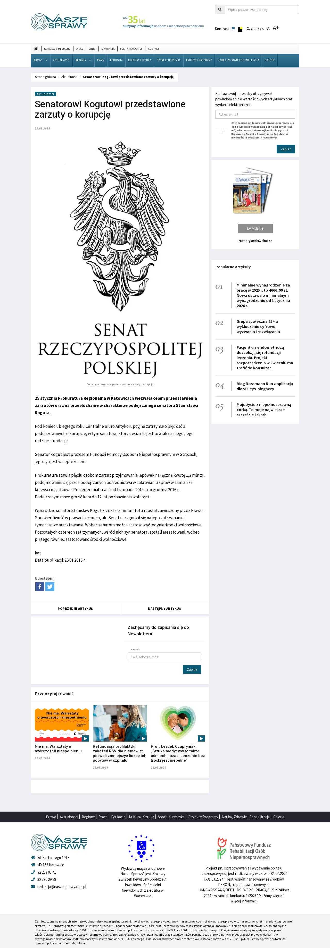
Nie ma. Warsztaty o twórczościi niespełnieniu (58, 748)
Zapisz (192, 669)
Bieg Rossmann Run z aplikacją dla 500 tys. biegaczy (265, 386)
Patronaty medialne (57, 48)
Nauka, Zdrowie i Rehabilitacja (238, 60)
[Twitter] (49, 586)
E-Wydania (108, 48)
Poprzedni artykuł (75, 608)
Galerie (270, 60)
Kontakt (153, 48)
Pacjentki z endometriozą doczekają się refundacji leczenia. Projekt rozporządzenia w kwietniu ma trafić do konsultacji (265, 357)
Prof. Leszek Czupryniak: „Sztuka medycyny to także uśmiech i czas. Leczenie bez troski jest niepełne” (178, 753)
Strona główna (45, 77)
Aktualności (61, 60)
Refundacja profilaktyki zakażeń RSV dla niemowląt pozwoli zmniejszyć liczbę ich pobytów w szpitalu (119, 753)
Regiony (81, 60)
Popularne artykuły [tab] (233, 266)
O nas (79, 48)
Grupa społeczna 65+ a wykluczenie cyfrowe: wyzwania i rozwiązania (258, 326)
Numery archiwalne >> (255, 241)
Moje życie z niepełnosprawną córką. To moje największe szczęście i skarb (264, 409)
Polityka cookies (131, 48)
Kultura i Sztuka (139, 60)
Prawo (38, 60)
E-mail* (136, 649)
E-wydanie (255, 228)
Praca (101, 60)
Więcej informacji (243, 901)
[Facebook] (39, 586)
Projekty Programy (199, 60)
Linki (92, 48)
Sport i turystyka (168, 60)
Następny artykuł (164, 608)
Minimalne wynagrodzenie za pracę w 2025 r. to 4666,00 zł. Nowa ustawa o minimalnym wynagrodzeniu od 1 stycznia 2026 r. (263, 295)
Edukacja (116, 60)
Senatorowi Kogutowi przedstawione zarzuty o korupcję (128, 77)
